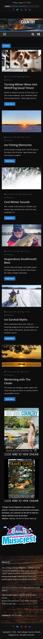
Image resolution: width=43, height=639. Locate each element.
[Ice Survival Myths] (21, 296)
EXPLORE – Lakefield (18, 6)
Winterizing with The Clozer (17, 381)
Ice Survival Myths (15, 319)
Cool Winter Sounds (17, 202)
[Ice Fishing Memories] (21, 121)
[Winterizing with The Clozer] (21, 356)
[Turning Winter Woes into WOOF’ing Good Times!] (21, 61)
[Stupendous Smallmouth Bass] (21, 235)
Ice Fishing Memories (18, 145)
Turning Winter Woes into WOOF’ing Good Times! (20, 86)
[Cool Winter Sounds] (21, 178)
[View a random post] (38, 34)
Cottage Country (24, 76)
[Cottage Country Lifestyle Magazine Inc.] (21, 20)
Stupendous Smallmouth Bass (20, 260)
